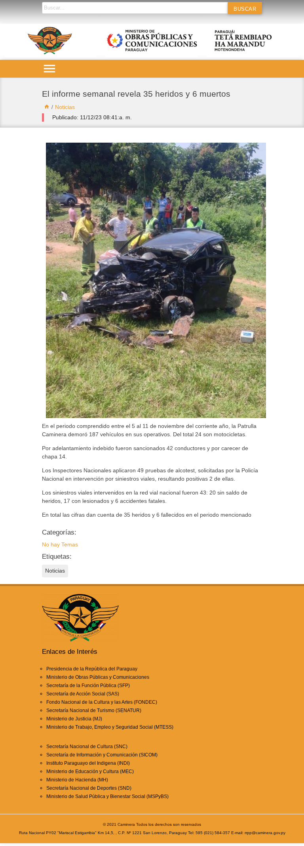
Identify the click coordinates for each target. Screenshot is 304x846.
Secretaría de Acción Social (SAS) (82, 694)
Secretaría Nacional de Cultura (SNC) (86, 746)
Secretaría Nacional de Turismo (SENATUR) (93, 710)
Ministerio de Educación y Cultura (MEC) (90, 771)
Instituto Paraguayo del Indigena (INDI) (88, 763)
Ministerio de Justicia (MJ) (74, 719)
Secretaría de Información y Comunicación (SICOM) (102, 755)
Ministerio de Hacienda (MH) (77, 780)
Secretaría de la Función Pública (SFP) (88, 685)
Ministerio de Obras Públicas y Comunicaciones (97, 677)
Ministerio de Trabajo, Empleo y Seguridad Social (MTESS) (109, 727)
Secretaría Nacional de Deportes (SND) (88, 788)
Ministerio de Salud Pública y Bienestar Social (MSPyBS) (107, 796)
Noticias (65, 107)
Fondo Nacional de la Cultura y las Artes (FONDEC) (101, 702)
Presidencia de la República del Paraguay (91, 669)
